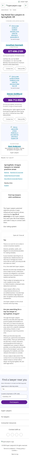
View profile (21, 68)
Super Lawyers (6, 411)
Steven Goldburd (14, 93)
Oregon (14, 9)
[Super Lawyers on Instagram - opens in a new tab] (12, 434)
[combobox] (14, 389)
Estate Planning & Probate (12, 176)
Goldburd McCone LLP (13, 96)
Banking (6, 172)
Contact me (9, 68)
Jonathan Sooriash (14, 45)
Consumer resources (8, 423)
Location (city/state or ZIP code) (10, 394)
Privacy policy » (21, 448)
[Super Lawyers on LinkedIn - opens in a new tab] (21, 434)
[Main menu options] (3, 5)
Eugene (6, 185)
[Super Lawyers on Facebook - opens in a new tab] (8, 434)
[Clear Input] (25, 389)
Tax (10, 9)
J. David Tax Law (14, 47)
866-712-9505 (15, 100)
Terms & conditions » (10, 448)
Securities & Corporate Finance (13, 179)
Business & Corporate (16, 172)
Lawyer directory (4, 9)
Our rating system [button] (9, 226)
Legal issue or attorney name (9, 386)
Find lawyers (14, 402)
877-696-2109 (15, 51)
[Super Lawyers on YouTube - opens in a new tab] (16, 434)
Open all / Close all (18, 235)
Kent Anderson (14, 146)
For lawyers (5, 417)
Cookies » (14, 450)
